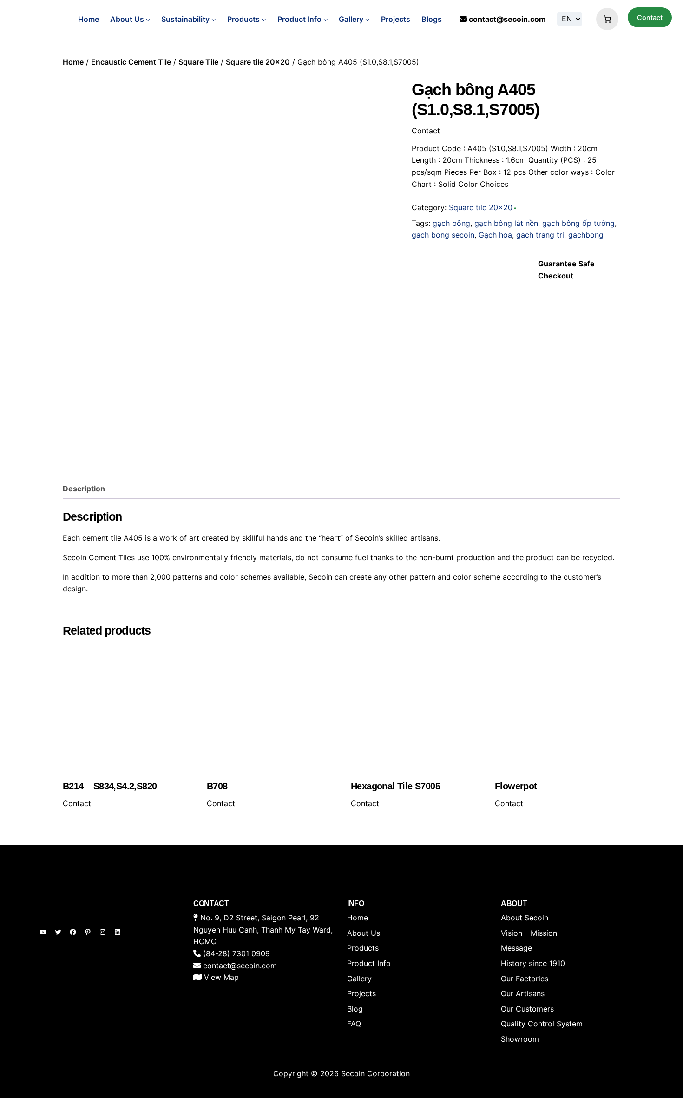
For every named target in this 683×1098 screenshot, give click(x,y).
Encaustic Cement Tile (131, 61)
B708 (217, 786)
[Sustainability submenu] (213, 19)
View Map (221, 977)
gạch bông (451, 223)
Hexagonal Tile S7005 (395, 786)
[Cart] (605, 19)
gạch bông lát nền (506, 223)
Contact (650, 17)
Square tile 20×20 (258, 61)
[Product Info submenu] (325, 19)
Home (88, 19)
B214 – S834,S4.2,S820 (110, 786)
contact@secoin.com (507, 19)
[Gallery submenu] (367, 19)
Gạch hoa (495, 234)
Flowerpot (516, 786)
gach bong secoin (443, 234)
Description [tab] (84, 488)
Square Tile (198, 61)
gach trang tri (540, 234)
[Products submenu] (264, 19)
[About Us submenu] (148, 19)
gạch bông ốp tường (578, 223)
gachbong (586, 234)
